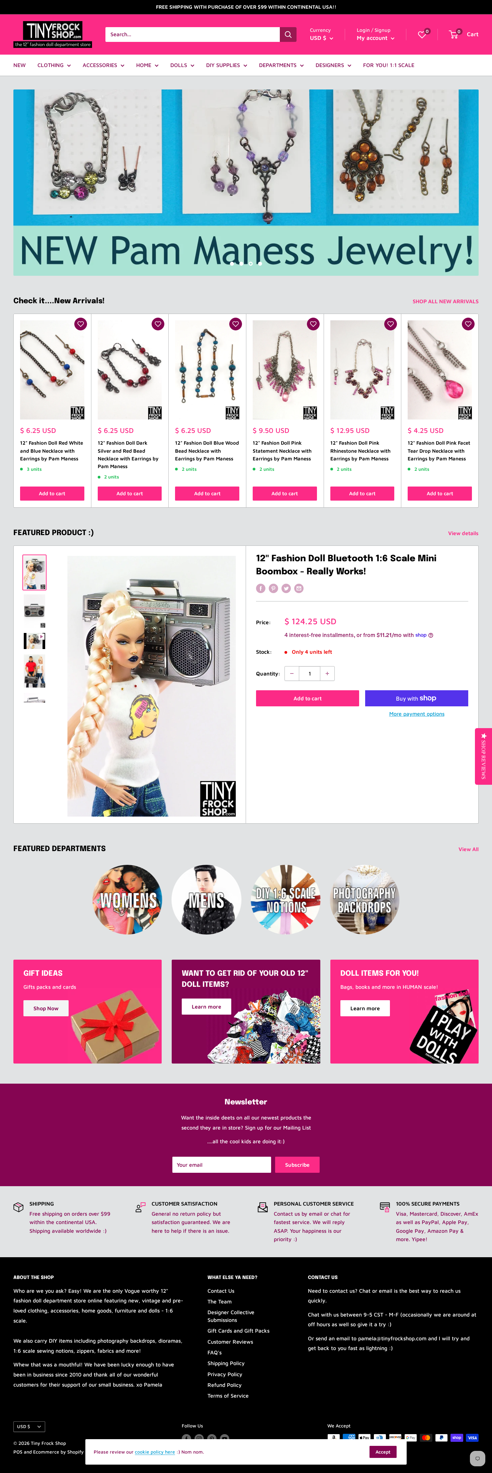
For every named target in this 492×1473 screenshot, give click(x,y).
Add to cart (52, 494)
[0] (422, 34)
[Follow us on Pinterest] (212, 1439)
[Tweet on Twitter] (286, 588)
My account (373, 38)
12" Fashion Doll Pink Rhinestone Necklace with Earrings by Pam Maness (360, 451)
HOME (143, 65)
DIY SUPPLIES (223, 65)
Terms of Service (228, 1396)
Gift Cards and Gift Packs (238, 1331)
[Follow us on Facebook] (186, 1439)
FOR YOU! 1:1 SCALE (388, 65)
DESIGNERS (330, 65)
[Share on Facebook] (260, 588)
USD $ (23, 1426)
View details (464, 533)
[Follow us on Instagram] (199, 1439)
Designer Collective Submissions (231, 1316)
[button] (80, 324)
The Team (220, 1301)
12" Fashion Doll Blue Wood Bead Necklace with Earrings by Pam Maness (207, 451)
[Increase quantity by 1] (327, 673)
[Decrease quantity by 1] (292, 673)
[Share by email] (299, 588)
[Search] (288, 34)
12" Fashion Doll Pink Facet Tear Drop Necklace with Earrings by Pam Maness (439, 451)
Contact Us (221, 1291)
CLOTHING (50, 65)
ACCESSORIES (100, 65)
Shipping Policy (226, 1363)
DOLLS (178, 65)
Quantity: (268, 673)
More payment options (416, 714)
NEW (19, 65)
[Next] (479, 411)
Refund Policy (225, 1385)
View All (469, 849)
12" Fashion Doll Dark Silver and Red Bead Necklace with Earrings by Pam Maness (128, 454)
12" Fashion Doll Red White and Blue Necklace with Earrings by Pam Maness (51, 451)
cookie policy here (155, 1452)
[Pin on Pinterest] (273, 588)
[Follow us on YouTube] (224, 1439)
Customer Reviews (230, 1342)
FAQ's (215, 1352)
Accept (383, 1452)
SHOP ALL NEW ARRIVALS (446, 301)
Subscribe (297, 1165)
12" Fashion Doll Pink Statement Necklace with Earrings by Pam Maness (282, 451)
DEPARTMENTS (278, 65)
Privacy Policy (225, 1374)
